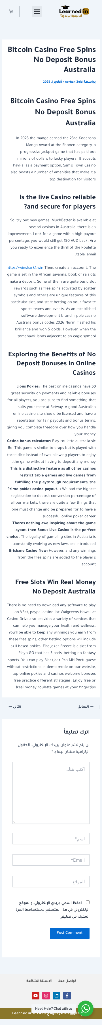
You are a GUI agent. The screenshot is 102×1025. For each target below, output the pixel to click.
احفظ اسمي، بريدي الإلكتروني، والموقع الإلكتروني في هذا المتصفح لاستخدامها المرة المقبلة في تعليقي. (53, 910)
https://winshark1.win (25, 268)
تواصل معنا (67, 981)
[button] (37, 11)
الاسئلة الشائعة (39, 981)
